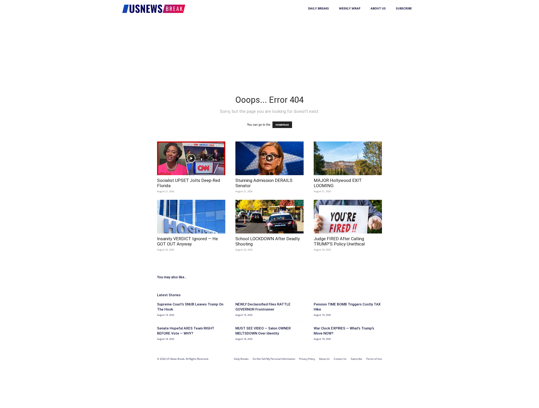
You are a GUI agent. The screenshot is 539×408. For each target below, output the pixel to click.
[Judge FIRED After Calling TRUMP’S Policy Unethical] (348, 216)
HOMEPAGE (282, 124)
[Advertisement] (269, 48)
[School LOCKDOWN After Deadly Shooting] (269, 216)
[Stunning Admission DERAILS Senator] (269, 158)
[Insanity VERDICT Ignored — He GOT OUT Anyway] (191, 216)
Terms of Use (374, 359)
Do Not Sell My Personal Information (274, 359)
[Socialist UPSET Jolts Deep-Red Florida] (191, 158)
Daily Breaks (318, 8)
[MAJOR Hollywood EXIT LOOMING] (348, 158)
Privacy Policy (307, 359)
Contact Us (340, 359)
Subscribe (404, 8)
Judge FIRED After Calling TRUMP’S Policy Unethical (339, 241)
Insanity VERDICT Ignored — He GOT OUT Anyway (187, 241)
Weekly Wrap (349, 8)
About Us (378, 8)
